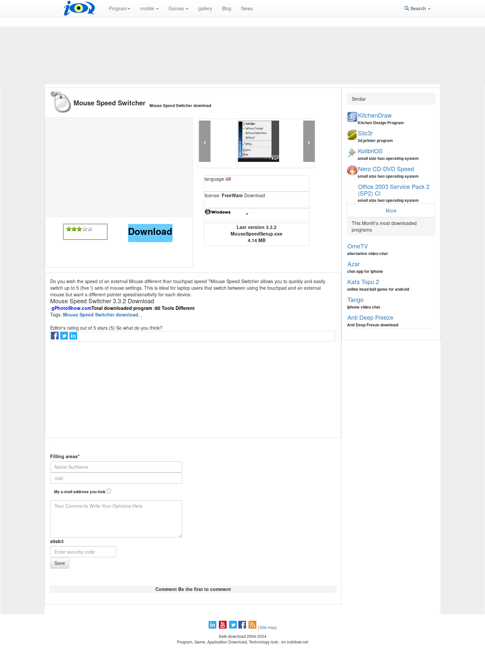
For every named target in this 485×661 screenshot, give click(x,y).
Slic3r (365, 133)
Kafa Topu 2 (363, 281)
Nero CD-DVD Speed (386, 168)
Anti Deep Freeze (370, 317)
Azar (353, 263)
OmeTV (357, 245)
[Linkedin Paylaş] (74, 337)
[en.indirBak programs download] (79, 8)
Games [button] (177, 8)
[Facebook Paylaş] (55, 337)
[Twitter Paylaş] (64, 337)
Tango (355, 299)
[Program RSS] (253, 627)
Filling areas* (65, 456)
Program (118, 8)
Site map (267, 627)
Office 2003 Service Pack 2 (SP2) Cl (394, 189)
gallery (205, 8)
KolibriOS (370, 150)
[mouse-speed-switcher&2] (74, 229)
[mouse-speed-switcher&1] (68, 229)
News (247, 8)
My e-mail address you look (80, 492)
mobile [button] (147, 8)
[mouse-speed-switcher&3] (79, 229)
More (391, 210)
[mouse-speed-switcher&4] (84, 229)
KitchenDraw (375, 115)
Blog (226, 8)
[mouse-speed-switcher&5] (89, 229)
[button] (204, 141)
